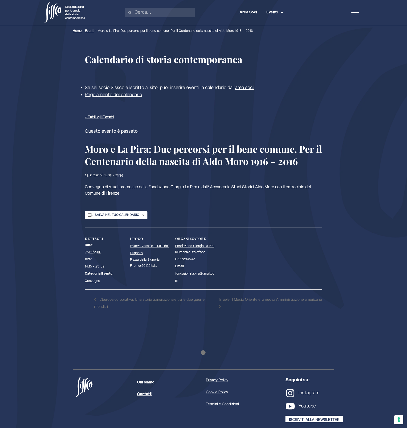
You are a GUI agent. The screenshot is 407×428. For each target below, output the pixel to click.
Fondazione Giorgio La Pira (194, 246)
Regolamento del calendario (113, 95)
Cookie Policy (217, 392)
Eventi (272, 12)
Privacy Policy (217, 380)
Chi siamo (146, 382)
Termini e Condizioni (222, 404)
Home (77, 31)
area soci (244, 88)
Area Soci (248, 12)
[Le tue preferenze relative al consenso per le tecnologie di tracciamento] (398, 419)
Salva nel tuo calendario (117, 215)
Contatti (144, 394)
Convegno (92, 281)
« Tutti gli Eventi (99, 117)
